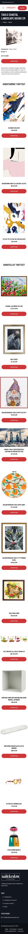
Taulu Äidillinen (14, 613)
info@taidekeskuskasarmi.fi (8, 2)
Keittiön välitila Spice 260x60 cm (14, 651)
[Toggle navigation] (3, 7)
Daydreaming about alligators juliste (14, 183)
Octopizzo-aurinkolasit (14, 804)
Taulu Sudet (14, 359)
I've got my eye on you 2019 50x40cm (14, 239)
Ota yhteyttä (13, 929)
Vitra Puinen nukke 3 (14, 850)
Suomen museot (9, 903)
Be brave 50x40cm (14, 128)
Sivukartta (20, 931)
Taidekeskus (8, 897)
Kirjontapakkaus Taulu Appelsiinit (14, 505)
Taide (4, 22)
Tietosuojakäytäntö (10, 931)
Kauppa (22, 8)
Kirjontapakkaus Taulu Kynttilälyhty (14, 412)
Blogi (5, 906)
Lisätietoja (14, 61)
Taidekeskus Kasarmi (10, 900)
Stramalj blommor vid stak (14, 306)
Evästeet (20, 929)
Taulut (10, 22)
